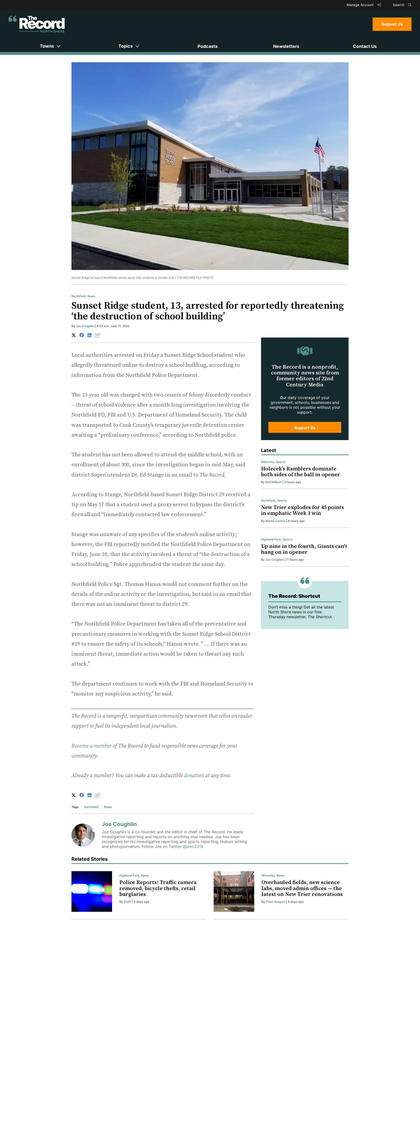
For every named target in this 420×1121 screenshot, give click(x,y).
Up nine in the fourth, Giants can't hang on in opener (304, 549)
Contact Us (365, 46)
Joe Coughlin (85, 326)
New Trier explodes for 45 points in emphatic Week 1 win (302, 510)
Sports (280, 462)
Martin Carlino (275, 521)
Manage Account (361, 5)
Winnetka (268, 875)
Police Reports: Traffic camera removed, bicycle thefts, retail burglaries (158, 888)
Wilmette (267, 462)
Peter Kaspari (275, 902)
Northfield (78, 296)
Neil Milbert (273, 482)
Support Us (392, 24)
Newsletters (286, 46)
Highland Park (271, 539)
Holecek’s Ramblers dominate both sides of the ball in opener (300, 472)
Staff (127, 902)
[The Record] (37, 24)
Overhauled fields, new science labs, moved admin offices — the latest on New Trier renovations (302, 888)
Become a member (91, 746)
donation (194, 775)
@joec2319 (193, 846)
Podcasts (208, 46)
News (92, 296)
